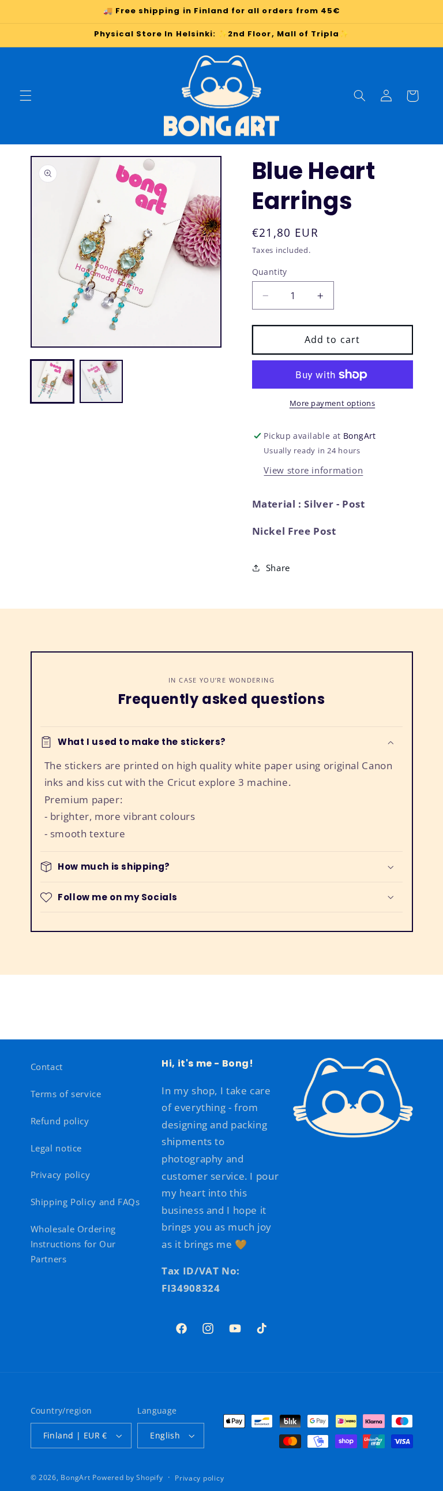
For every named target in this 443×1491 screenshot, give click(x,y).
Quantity (269, 271)
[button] (25, 96)
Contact (47, 1066)
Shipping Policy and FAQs (85, 1201)
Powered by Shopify (127, 1477)
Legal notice (56, 1148)
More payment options (333, 403)
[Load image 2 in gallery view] (101, 381)
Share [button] (278, 567)
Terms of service (66, 1093)
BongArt (75, 1477)
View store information (313, 470)
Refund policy (60, 1121)
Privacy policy (61, 1174)
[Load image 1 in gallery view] (52, 381)
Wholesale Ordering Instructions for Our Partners (74, 1244)
